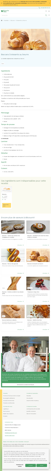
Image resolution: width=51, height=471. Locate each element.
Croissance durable (32, 406)
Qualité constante (31, 411)
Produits (5, 393)
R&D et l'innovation (31, 413)
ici (17, 4)
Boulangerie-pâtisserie (9, 398)
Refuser (41, 465)
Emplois (5, 416)
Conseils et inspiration (32, 393)
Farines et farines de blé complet (11, 395)
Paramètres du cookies (19, 465)
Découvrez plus (6, 205)
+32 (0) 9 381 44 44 (9, 435)
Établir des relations (8, 413)
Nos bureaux (6, 411)
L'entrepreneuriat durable (33, 409)
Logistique (5, 409)
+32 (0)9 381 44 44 (45, 7)
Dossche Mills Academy (33, 400)
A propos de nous (7, 406)
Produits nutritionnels (8, 403)
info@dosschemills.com (11, 432)
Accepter (31, 465)
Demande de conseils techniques (25, 384)
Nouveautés (30, 398)
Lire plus (19, 245)
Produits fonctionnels (8, 400)
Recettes (29, 395)
